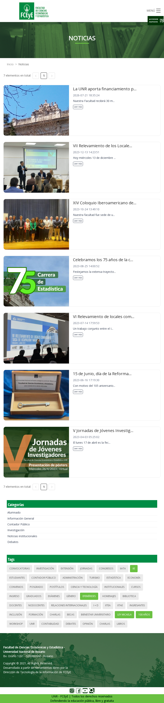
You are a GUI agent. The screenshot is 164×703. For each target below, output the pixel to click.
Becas (70, 614)
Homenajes (109, 596)
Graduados (33, 596)
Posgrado (36, 587)
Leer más (78, 106)
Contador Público (18, 524)
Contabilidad (50, 623)
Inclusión (15, 614)
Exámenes (54, 596)
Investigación (15, 530)
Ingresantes (137, 605)
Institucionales (114, 587)
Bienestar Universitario (96, 614)
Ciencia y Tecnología (84, 587)
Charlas (55, 614)
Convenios (16, 587)
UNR (32, 623)
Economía (134, 577)
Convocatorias (19, 568)
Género (71, 596)
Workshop (16, 623)
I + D (95, 605)
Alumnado (14, 512)
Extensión (67, 568)
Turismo (94, 577)
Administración (73, 577)
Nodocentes (36, 605)
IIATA (123, 568)
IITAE (120, 605)
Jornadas (86, 568)
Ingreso (14, 596)
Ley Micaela (124, 614)
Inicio (10, 64)
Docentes (15, 605)
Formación (36, 614)
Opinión (88, 623)
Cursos (135, 587)
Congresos (106, 568)
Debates (12, 542)
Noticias (23, 64)
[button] (156, 20)
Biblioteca (129, 596)
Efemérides (89, 596)
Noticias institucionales (22, 536)
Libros (121, 623)
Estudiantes (17, 577)
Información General (20, 518)
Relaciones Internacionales (69, 605)
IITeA (108, 605)
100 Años (144, 614)
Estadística (114, 577)
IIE (134, 568)
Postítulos (57, 587)
